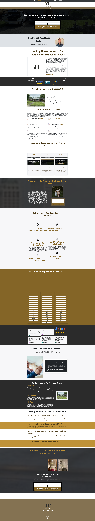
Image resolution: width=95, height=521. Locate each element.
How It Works (45, 8)
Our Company (51, 0)
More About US (49, 74)
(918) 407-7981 (59, 479)
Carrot (52, 519)
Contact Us (53, 8)
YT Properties (48, 58)
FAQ (50, 8)
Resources (51, 501)
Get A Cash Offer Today (46, 0)
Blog (48, 501)
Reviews (41, 8)
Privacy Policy (55, 501)
